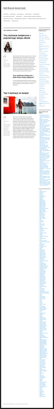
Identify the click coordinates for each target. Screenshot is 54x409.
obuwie (41, 295)
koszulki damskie (28, 14)
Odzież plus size (42, 297)
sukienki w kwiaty (43, 354)
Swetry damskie (42, 359)
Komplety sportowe (43, 268)
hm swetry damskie (42, 53)
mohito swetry (41, 73)
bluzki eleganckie (20, 14)
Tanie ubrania (41, 99)
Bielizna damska (42, 196)
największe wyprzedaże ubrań (43, 75)
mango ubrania (41, 64)
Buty (40, 222)
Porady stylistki (42, 306)
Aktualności (42, 192)
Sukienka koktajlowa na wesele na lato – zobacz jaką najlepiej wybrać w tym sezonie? (45, 184)
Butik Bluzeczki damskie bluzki (14, 8)
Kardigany (41, 247)
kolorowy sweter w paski (43, 60)
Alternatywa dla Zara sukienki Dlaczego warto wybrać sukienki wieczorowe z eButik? (45, 180)
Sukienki (41, 334)
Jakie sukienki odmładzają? (43, 55)
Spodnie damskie (43, 323)
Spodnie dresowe (43, 324)
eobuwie (41, 234)
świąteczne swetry (42, 105)
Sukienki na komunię (43, 349)
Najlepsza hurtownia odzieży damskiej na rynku (37, 18)
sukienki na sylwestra (43, 350)
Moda (4, 122)
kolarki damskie (42, 250)
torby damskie (42, 376)
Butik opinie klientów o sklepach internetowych (32, 16)
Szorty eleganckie (43, 367)
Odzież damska (42, 296)
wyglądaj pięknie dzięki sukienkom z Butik (44, 103)
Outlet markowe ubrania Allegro (44, 81)
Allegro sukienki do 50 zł (43, 35)
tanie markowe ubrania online (43, 94)
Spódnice (41, 316)
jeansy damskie (42, 244)
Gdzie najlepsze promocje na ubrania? (43, 49)
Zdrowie (41, 395)
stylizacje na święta (6, 63)
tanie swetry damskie (42, 97)
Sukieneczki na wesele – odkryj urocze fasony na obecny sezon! (44, 142)
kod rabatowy (42, 249)
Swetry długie (42, 360)
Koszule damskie (36, 14)
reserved (41, 310)
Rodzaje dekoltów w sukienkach (21, 18)
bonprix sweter (41, 36)
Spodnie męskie (42, 327)
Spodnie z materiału (43, 329)
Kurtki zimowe (42, 280)
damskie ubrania (47, 38)
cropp (41, 226)
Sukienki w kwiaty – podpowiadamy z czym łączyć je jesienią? (45, 160)
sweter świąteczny (42, 88)
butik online (46, 36)
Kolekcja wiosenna (43, 257)
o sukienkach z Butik (42, 79)
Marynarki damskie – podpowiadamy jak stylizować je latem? (45, 135)
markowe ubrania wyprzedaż (43, 68)
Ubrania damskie (43, 384)
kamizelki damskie (43, 246)
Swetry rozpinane (43, 364)
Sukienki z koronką (43, 356)
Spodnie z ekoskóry (43, 328)
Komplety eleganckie (43, 267)
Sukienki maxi (42, 345)
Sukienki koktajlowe (43, 343)
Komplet (41, 261)
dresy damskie (42, 230)
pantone (41, 299)
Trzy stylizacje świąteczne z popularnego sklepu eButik (17, 36)
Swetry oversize (42, 363)
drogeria (41, 231)
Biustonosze (42, 197)
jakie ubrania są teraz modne (8, 16)
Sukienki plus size (15, 20)
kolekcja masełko (43, 254)
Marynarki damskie (43, 286)
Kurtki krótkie (42, 275)
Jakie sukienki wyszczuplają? (43, 58)
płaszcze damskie (43, 304)
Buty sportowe (42, 225)
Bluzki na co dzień (43, 206)
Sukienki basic (42, 335)
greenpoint (40, 51)
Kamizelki (41, 245)
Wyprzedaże (42, 392)
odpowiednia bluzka (42, 77)
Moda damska (13, 14)
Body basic (41, 220)
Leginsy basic (42, 284)
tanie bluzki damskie (42, 92)
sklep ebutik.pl (5, 129)
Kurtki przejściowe (43, 277)
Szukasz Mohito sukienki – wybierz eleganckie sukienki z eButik (45, 150)
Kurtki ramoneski (43, 279)
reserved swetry (41, 82)
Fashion (41, 235)
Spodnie (41, 320)
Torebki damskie (43, 377)
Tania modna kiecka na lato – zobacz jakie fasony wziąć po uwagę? (45, 174)
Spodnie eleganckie (43, 325)
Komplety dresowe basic (44, 266)
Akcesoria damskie (43, 191)
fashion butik (41, 44)
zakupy (41, 393)
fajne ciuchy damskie (42, 42)
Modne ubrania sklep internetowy (44, 71)
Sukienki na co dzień (43, 348)
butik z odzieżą (41, 38)
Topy (40, 374)
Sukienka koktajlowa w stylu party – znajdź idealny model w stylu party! (45, 177)
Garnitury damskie (43, 238)
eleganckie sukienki (43, 232)
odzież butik (48, 77)
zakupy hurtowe (42, 394)
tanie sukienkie (41, 95)
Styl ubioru (41, 330)
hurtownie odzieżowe (43, 240)
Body (40, 219)
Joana (4, 58)
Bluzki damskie (42, 200)
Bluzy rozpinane (42, 217)
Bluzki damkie (6, 14)
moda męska (42, 289)
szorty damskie (42, 366)
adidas (41, 190)
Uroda (41, 388)
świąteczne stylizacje (6, 135)
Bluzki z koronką (42, 210)
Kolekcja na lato (42, 255)
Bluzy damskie (42, 215)
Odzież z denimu (42, 298)
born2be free (42, 221)
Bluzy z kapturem (43, 218)
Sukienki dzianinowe (43, 339)
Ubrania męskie (42, 385)
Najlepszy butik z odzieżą (8, 18)
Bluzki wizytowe (42, 207)
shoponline (42, 314)
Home (41, 239)
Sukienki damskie (6, 20)
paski (41, 300)
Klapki (41, 248)
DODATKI (41, 229)
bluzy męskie (42, 216)
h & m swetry (45, 51)
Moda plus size (42, 290)
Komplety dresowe (43, 265)
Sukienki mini (42, 347)
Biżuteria (41, 198)
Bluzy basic (41, 212)
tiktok (41, 372)
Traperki (41, 378)
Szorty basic (42, 365)
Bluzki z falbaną (42, 209)
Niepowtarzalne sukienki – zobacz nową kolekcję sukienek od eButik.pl (45, 131)
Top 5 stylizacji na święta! (16, 92)
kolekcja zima (42, 258)
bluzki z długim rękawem (44, 208)
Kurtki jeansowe (42, 274)
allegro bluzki (41, 33)
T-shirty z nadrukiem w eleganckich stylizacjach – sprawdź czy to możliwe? (44, 166)
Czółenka (41, 227)
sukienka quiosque (42, 84)
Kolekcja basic (42, 251)
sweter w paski (41, 86)
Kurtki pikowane (42, 276)
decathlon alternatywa (43, 228)
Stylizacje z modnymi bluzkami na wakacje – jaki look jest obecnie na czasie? (45, 126)
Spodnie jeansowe (43, 326)
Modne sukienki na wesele (44, 291)
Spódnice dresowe (43, 319)
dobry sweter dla (41, 40)
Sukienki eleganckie (43, 340)
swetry (41, 358)
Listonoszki (42, 285)
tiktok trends (42, 373)
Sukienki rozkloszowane (44, 353)
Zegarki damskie (43, 396)
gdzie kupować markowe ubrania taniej (44, 46)
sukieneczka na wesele (44, 333)
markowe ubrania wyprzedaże (43, 69)
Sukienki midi (42, 346)
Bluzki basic (42, 199)
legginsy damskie (43, 281)
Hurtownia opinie (19, 16)
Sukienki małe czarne (43, 344)
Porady (41, 305)
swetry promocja (41, 90)
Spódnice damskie (43, 318)
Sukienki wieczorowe (43, 355)
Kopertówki (42, 269)
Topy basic (41, 375)
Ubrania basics (42, 383)
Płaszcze (41, 303)
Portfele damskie (43, 307)
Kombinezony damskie (44, 260)
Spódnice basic (42, 317)
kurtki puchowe (42, 278)
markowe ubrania (41, 66)
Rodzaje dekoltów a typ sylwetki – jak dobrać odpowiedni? (44, 122)
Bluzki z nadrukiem (43, 211)
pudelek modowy (43, 309)
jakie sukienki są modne (43, 56)
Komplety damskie (43, 264)
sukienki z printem (43, 357)
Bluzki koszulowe (43, 205)
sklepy (4, 61)
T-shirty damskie (43, 369)
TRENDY (41, 379)
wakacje (41, 389)
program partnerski (43, 308)
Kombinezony (42, 259)
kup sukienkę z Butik (42, 62)
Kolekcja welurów (43, 256)
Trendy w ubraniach (43, 382)
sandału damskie (43, 313)
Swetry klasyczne (43, 362)
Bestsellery (42, 195)
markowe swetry (47, 64)
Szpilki (41, 368)
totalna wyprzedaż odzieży (43, 101)
